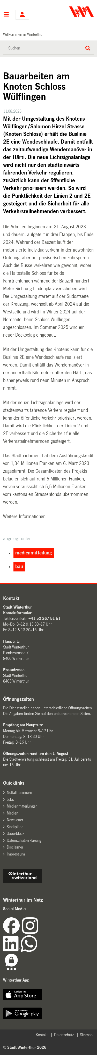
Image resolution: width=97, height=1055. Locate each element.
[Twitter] (38, 932)
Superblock (15, 833)
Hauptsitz (11, 641)
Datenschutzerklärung (24, 840)
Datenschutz (64, 1035)
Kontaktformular (17, 613)
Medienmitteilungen (22, 806)
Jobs (10, 799)
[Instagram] (30, 932)
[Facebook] (12, 932)
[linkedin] (12, 950)
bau (19, 566)
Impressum (16, 854)
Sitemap (86, 1035)
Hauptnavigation (6, 15)
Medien (12, 813)
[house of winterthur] (22, 882)
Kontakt (42, 1035)
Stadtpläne (15, 827)
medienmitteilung (33, 552)
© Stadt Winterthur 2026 (24, 1047)
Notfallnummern (19, 792)
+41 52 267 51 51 (44, 618)
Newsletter (15, 820)
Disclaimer (15, 847)
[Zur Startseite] (71, 11)
